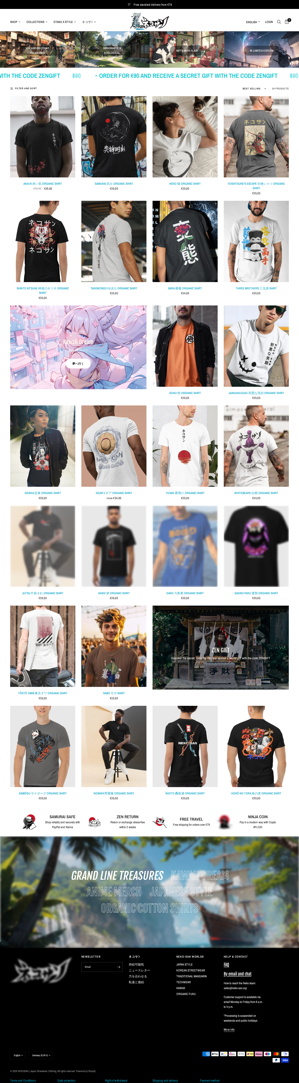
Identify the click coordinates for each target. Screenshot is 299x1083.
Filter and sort (26, 88)
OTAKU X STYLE (63, 22)
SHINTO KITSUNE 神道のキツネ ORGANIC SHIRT (43, 290)
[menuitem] (16, 21)
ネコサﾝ (87, 22)
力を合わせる (138, 976)
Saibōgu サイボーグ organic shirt (43, 793)
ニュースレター (139, 970)
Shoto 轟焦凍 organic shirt (185, 793)
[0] (286, 22)
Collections (35, 22)
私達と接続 (136, 982)
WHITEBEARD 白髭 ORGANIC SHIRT (256, 493)
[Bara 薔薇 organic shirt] (185, 241)
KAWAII (180, 988)
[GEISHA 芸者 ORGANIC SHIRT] (42, 446)
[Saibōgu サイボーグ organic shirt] (42, 746)
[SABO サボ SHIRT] (113, 646)
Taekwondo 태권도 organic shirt (114, 288)
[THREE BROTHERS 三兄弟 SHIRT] (256, 241)
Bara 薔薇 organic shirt (185, 288)
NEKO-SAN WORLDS (190, 956)
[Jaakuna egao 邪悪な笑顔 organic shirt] (256, 346)
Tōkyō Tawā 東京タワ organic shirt (43, 693)
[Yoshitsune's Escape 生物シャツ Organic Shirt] (256, 136)
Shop (13, 22)
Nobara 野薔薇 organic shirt (114, 793)
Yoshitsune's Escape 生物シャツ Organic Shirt (256, 185)
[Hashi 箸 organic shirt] (113, 546)
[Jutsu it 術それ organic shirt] (42, 546)
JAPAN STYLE (184, 964)
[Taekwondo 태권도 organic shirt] (113, 241)
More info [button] (229, 1029)
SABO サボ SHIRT (114, 693)
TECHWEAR (183, 982)
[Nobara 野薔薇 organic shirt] (113, 746)
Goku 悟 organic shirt (185, 393)
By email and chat (237, 974)
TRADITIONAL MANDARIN (191, 976)
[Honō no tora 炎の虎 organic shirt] (256, 746)
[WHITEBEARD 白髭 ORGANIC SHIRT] (256, 446)
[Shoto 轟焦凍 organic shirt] (185, 746)
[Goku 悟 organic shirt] (185, 346)
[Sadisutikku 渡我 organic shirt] (256, 546)
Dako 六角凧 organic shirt (185, 593)
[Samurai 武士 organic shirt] (113, 136)
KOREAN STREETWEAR (190, 970)
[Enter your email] (119, 967)
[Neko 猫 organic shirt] (185, 136)
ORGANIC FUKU (186, 994)
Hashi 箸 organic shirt (114, 593)
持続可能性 (136, 964)
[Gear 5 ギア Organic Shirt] (113, 446)
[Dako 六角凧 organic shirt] (185, 546)
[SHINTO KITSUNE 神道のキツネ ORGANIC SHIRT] (42, 241)
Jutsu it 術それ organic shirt (42, 593)
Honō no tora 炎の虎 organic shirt (256, 793)
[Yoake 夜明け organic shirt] (185, 446)
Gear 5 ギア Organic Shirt (114, 493)
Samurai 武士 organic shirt (114, 183)
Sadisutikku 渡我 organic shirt (256, 593)
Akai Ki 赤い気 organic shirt (42, 183)
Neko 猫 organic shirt (185, 183)
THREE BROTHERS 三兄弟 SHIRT (256, 288)
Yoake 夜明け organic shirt (185, 493)
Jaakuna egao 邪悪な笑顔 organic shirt (256, 393)
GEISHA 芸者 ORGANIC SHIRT (43, 493)
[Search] (279, 22)
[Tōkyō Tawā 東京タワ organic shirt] (42, 646)
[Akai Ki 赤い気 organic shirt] (42, 136)
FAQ (226, 964)
